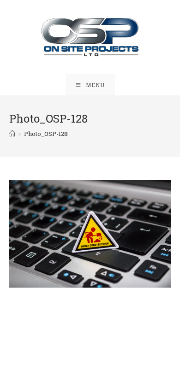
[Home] (12, 134)
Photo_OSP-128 (46, 134)
